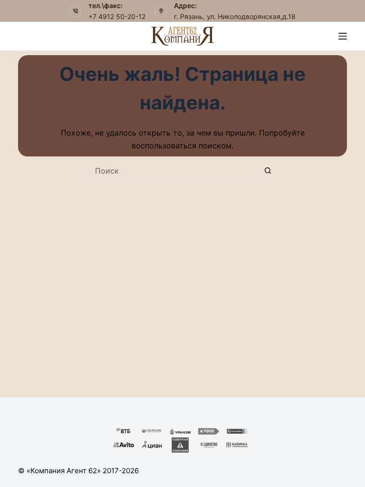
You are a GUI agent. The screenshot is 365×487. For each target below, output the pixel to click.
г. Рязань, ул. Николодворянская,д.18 (235, 16)
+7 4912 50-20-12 (116, 16)
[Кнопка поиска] (268, 170)
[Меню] (342, 36)
